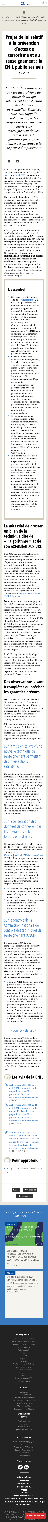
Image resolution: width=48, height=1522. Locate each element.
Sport (24, 1375)
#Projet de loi (30, 1189)
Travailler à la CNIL (24, 1403)
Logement (24, 1358)
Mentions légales (11, 1512)
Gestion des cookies (24, 1495)
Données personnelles (33, 1512)
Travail (24, 1361)
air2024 (11, 1224)
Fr (22, 1492)
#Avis (15, 1189)
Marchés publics (24, 1406)
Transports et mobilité (24, 1378)
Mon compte (14, 1519)
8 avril (32, 172)
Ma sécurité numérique (24, 1338)
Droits (10, 1273)
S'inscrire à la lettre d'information (24, 1498)
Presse (24, 1490)
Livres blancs (24, 1455)
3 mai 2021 (19, 175)
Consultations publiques (24, 1408)
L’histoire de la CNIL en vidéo (24, 1400)
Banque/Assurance (24, 1369)
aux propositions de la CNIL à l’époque (22, 595)
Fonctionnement (24, 1394)
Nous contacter (31, 1519)
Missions (24, 1391)
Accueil (24, 12)
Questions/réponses (24, 1430)
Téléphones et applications (24, 1344)
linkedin (26, 1467)
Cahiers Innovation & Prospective (24, 1451)
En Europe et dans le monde (24, 1397)
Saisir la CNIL (24, 1426)
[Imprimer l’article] (9, 161)
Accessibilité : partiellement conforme (23, 1514)
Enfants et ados (24, 1350)
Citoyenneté (24, 1372)
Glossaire (24, 1480)
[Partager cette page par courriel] (17, 161)
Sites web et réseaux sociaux (24, 1341)
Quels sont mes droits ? (24, 1422)
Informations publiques (16, 1517)
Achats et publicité (24, 1366)
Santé (24, 1352)
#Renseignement (24, 1196)
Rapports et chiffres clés (24, 1447)
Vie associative (24, 1380)
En (26, 1492)
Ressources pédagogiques (24, 1441)
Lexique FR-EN (24, 1483)
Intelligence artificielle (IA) (24, 1364)
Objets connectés (24, 1347)
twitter (20, 1467)
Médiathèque (24, 1477)
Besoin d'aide (36, 1515)
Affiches (24, 1444)
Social (24, 1355)
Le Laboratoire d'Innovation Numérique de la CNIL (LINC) (24, 1503)
